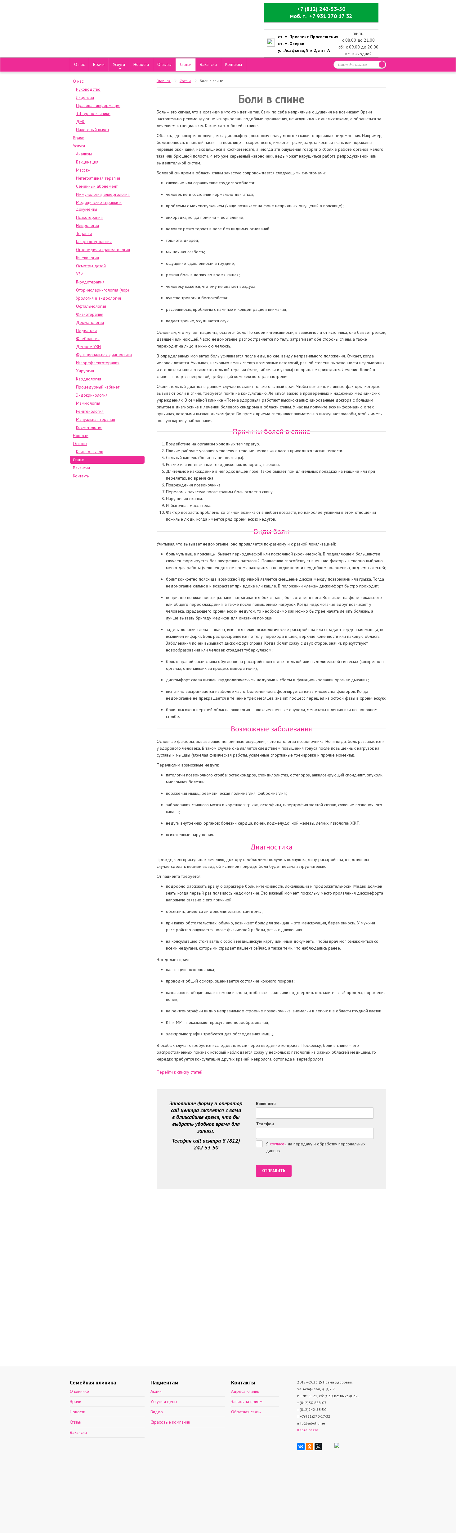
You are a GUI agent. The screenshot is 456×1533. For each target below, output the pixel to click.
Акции (156, 1391)
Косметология (89, 427)
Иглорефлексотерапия (97, 363)
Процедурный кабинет (97, 387)
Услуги (119, 64)
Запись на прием (246, 1401)
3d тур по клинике (93, 113)
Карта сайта (307, 1430)
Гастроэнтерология (94, 241)
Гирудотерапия (90, 282)
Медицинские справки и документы (99, 206)
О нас (79, 64)
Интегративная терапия (98, 178)
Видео (156, 1412)
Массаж (83, 170)
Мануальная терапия (95, 419)
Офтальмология (91, 306)
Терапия (84, 233)
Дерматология (90, 322)
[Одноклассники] (309, 1446)
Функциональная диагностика (104, 354)
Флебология (88, 338)
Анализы (84, 154)
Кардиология (88, 379)
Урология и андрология (98, 298)
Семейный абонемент (97, 186)
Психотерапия (89, 217)
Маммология (88, 403)
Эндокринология (92, 395)
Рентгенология (90, 411)
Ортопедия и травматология (103, 249)
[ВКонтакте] (301, 1446)
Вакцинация (87, 162)
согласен (278, 1144)
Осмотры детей (91, 266)
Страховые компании (170, 1422)
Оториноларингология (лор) (102, 290)
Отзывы (164, 64)
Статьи (185, 64)
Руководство (88, 89)
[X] (318, 1446)
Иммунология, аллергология (103, 194)
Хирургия (85, 371)
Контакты (233, 64)
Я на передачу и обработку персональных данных (315, 1147)
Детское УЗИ (88, 346)
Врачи (99, 64)
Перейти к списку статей (179, 1072)
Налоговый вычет (92, 129)
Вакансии (208, 64)
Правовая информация (98, 105)
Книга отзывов (89, 451)
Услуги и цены (163, 1401)
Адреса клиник (245, 1391)
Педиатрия (86, 330)
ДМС (80, 121)
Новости (141, 64)
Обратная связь (246, 1412)
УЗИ (79, 274)
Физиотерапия (89, 314)
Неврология (87, 225)
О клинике (79, 1391)
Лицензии (85, 97)
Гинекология (87, 257)
